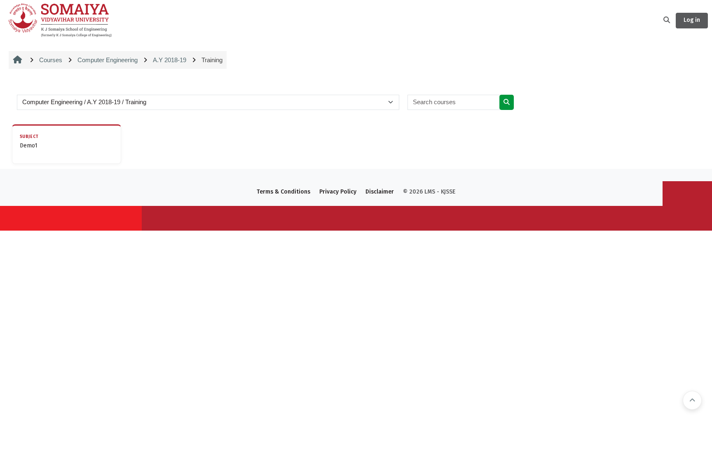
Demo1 (28, 145)
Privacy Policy (337, 191)
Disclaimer (379, 191)
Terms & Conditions (283, 191)
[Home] (60, 19)
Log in (692, 19)
